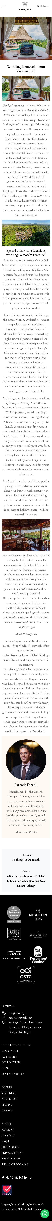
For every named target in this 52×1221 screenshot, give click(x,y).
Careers (8, 1110)
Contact (8, 1135)
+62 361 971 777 (25, 627)
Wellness (8, 1093)
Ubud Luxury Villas (16, 1045)
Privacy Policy (13, 1153)
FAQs (5, 1141)
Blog (5, 1068)
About (6, 1124)
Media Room (11, 1147)
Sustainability (13, 1074)
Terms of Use (11, 1158)
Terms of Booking (15, 1164)
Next (26, 871)
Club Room (10, 1051)
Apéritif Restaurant (27, 589)
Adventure (10, 1099)
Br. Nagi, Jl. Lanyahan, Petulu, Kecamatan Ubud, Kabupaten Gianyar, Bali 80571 (25, 1027)
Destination (11, 1062)
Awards (7, 1130)
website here (15, 617)
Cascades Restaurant (34, 570)
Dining (7, 1087)
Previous (26, 855)
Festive (7, 1104)
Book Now (42, 6)
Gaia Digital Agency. (30, 1209)
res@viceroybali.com (24, 622)
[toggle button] (4, 6)
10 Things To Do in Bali (26, 859)
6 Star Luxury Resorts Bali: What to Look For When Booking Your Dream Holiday (26, 880)
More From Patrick (26, 832)
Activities (9, 1056)
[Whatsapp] (44, 1213)
